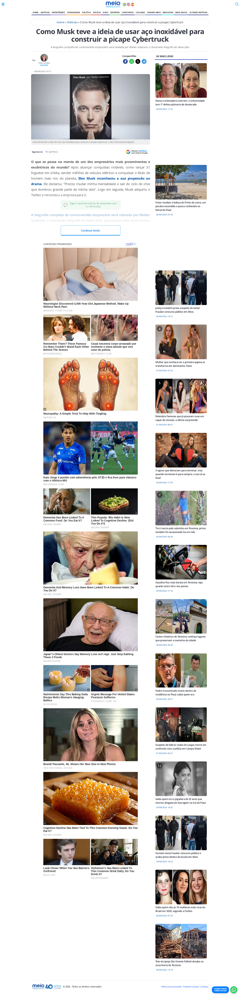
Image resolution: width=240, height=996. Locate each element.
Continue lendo (90, 230)
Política (86, 12)
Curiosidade (73, 12)
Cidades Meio (154, 12)
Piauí (105, 12)
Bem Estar (168, 12)
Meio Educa (181, 12)
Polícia (97, 12)
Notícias (45, 12)
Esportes (115, 12)
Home (35, 12)
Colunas (140, 12)
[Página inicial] (113, 4)
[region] (181, 139)
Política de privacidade (171, 986)
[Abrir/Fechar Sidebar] (3, 4)
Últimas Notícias (198, 12)
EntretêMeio (58, 12)
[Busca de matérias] (237, 5)
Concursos (127, 12)
